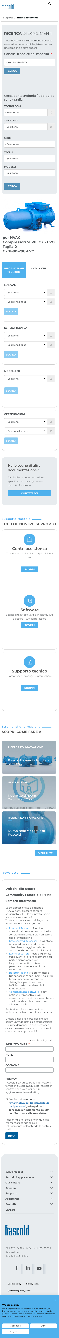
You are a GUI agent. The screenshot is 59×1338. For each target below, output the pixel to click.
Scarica (11, 311)
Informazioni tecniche (14, 270)
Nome (9, 1054)
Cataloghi (38, 268)
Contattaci (29, 493)
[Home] (8, 6)
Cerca (12, 70)
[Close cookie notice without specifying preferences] (55, 1300)
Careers (10, 1209)
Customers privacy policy (19, 1291)
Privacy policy (32, 1284)
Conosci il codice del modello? (27, 54)
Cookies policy (14, 1284)
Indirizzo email (17, 1044)
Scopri (29, 569)
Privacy (11, 1078)
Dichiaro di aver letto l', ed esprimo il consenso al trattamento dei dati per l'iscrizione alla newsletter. (29, 1106)
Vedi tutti (45, 853)
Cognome (12, 1065)
